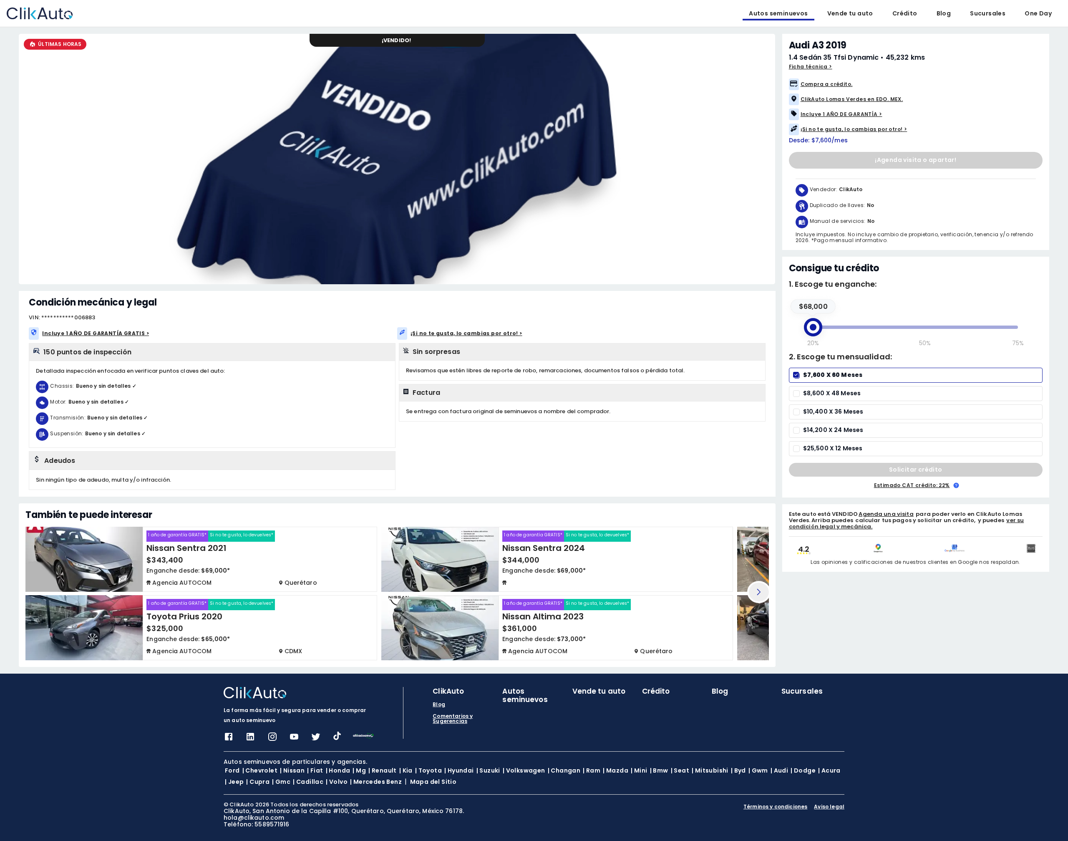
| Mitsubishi (710, 770)
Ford (232, 770)
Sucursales (987, 13)
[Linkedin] (250, 739)
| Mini (639, 770)
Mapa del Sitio (433, 782)
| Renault (382, 770)
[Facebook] (229, 739)
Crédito (904, 13)
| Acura (829, 770)
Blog (944, 13)
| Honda (338, 770)
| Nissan (292, 770)
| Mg (359, 770)
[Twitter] (316, 739)
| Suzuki (488, 770)
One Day (1038, 13)
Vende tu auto (850, 13)
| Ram (591, 770)
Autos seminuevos (778, 13)
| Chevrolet (259, 770)
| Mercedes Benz (376, 782)
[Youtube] (294, 739)
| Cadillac (308, 782)
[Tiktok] (337, 738)
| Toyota (428, 770)
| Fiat (315, 770)
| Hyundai (459, 770)
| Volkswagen (524, 770)
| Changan (564, 770)
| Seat (680, 770)
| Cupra (258, 782)
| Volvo (337, 782)
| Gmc (281, 782)
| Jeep (234, 782)
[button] (916, 84)
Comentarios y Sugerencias (453, 719)
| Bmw (659, 770)
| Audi (779, 770)
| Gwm (758, 770)
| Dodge (803, 770)
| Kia (406, 770)
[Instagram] (272, 739)
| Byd (738, 770)
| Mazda (615, 770)
